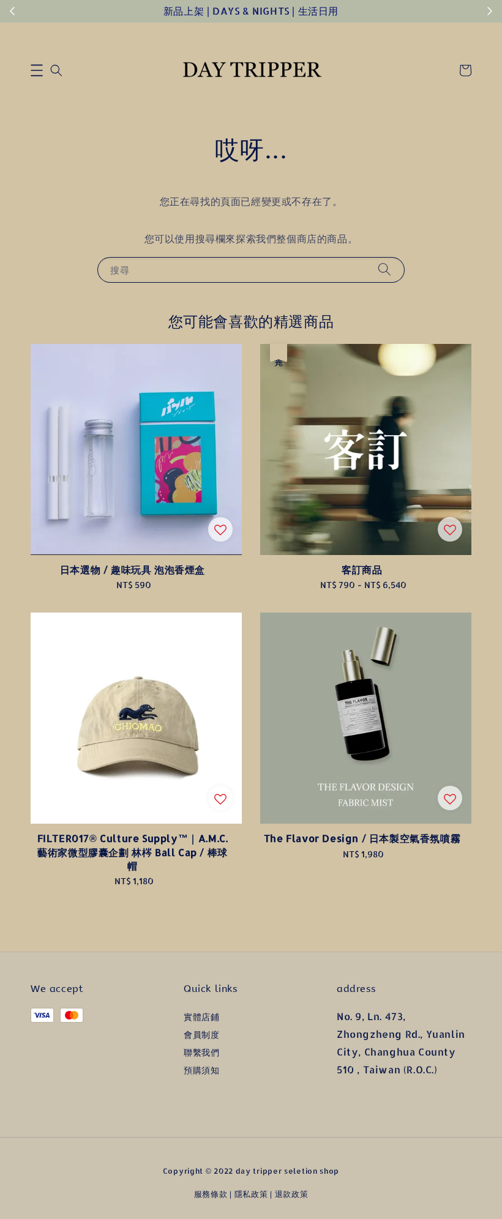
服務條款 (211, 1194)
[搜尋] (384, 269)
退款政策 (292, 1194)
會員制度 (201, 1034)
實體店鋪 (201, 1017)
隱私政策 (251, 1194)
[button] (36, 70)
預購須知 (201, 1070)
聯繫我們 (201, 1052)
